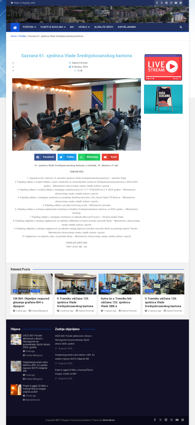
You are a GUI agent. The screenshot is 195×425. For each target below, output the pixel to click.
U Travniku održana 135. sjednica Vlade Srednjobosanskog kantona (75, 302)
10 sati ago (31, 396)
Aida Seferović (33, 400)
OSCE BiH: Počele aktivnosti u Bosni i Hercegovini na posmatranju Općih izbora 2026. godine (36, 341)
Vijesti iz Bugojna (52, 27)
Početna (28, 27)
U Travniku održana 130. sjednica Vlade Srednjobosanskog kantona (163, 302)
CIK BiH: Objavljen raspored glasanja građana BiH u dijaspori (31, 302)
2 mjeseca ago (154, 311)
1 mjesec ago (110, 311)
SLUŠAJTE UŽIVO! (103, 27)
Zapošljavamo (127, 27)
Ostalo (82, 27)
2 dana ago (21, 311)
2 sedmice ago (67, 311)
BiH (72, 27)
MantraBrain (109, 420)
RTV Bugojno (28, 14)
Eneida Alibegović (39, 311)
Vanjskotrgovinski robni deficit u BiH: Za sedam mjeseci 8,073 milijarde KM (35, 367)
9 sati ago (30, 351)
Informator (24, 291)
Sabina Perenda (86, 311)
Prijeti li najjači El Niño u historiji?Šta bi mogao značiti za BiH (35, 388)
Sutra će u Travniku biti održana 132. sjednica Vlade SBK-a (116, 302)
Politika (35, 291)
